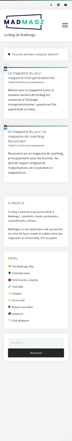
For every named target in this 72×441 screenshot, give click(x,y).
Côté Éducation (20, 273)
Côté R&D (17, 286)
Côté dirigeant (20, 320)
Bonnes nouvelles (22, 307)
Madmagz (14, 216)
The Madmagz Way (22, 266)
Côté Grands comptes (24, 280)
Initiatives (17, 314)
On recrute (18, 300)
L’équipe (16, 293)
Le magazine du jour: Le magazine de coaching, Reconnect (27, 136)
